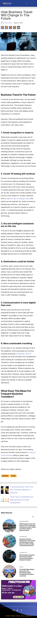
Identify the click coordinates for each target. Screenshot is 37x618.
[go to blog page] (33, 516)
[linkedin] (14, 27)
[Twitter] (17, 610)
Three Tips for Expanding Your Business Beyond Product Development (21, 500)
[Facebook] (21, 610)
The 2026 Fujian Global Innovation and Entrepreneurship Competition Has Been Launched (26, 573)
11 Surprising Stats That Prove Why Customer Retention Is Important (21, 490)
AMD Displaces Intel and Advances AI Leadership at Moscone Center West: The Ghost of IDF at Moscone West (27, 527)
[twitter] (10, 27)
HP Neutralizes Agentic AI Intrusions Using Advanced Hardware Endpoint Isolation (27, 557)
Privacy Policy (20, 616)
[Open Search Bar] (27, 3)
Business (5, 476)
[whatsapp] (6, 27)
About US (28, 616)
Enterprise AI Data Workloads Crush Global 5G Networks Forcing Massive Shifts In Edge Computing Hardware (27, 542)
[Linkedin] (13, 610)
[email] (18, 27)
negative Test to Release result (17, 198)
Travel (13, 476)
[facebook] (2, 27)
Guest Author (8, 23)
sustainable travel (22, 354)
